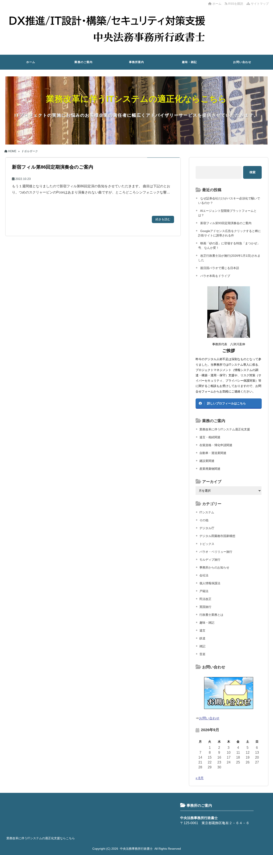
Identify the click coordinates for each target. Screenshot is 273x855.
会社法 (203, 575)
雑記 (202, 646)
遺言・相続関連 (209, 437)
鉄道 (202, 638)
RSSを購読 (236, 3)
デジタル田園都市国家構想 (217, 536)
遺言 (202, 630)
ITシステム (206, 512)
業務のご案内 (83, 62)
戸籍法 (203, 591)
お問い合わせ (242, 62)
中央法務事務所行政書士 (136, 848)
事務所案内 (136, 62)
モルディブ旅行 (209, 559)
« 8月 (200, 778)
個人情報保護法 (209, 583)
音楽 (202, 654)
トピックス (206, 544)
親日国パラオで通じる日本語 (219, 268)
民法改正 (205, 599)
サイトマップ (259, 3)
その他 (203, 520)
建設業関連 (206, 461)
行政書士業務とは (211, 614)
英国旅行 (205, 607)
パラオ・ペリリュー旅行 (215, 551)
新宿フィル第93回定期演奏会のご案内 (225, 223)
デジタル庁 (206, 528)
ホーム (216, 3)
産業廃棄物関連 (209, 468)
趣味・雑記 (189, 62)
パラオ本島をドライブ (215, 276)
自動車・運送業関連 (212, 453)
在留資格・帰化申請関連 (215, 445)
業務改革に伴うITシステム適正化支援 (224, 429)
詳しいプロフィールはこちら (226, 403)
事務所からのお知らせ (214, 567)
